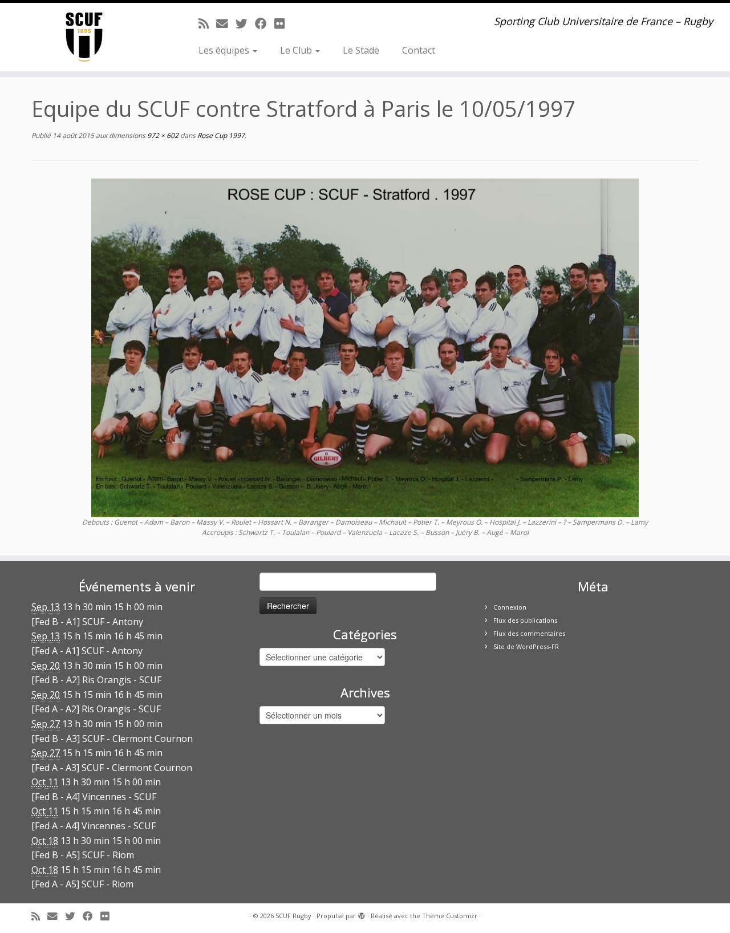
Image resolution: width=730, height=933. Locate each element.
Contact (418, 50)
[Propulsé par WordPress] (362, 914)
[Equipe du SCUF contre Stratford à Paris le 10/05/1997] (365, 346)
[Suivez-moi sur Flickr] (283, 23)
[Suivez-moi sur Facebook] (264, 23)
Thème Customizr (449, 915)
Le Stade (361, 50)
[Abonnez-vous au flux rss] (207, 23)
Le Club (297, 50)
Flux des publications (525, 620)
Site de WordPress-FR (526, 646)
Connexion (509, 607)
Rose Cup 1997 (220, 135)
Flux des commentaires (529, 633)
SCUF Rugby (293, 915)
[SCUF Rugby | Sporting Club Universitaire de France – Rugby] (84, 37)
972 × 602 (162, 135)
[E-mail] (226, 23)
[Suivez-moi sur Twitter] (245, 23)
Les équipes (225, 50)
